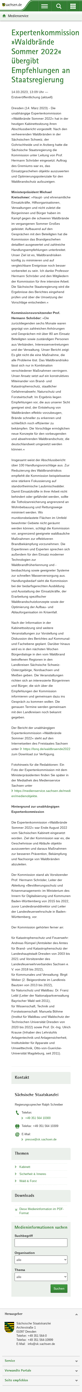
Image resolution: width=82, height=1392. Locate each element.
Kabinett (24, 1167)
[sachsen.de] (13, 5)
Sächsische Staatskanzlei (33, 1323)
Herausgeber (13, 1314)
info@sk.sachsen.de (41, 1344)
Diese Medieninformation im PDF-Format (41, 1211)
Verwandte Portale (18, 1370)
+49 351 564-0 (37, 1335)
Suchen (59, 1288)
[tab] (41, 1314)
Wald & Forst (28, 1181)
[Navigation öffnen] (44, 6)
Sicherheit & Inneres (32, 1174)
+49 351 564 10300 (38, 1118)
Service (10, 1361)
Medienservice (18, 16)
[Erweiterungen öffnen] (73, 6)
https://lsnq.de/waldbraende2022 (46, 749)
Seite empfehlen (16, 1380)
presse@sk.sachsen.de (40, 1139)
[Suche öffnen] (59, 6)
